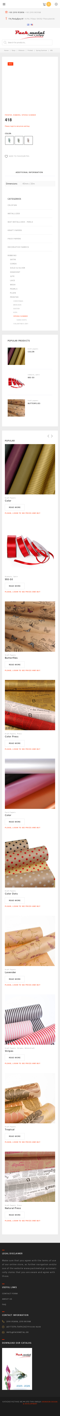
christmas (18, 301)
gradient (15, 272)
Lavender (10, 972)
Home (6, 50)
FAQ (4, 1304)
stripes (20, 1048)
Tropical (10, 1130)
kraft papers (15, 230)
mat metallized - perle (20, 222)
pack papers (14, 238)
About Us (7, 1299)
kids (15, 312)
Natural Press (13, 1208)
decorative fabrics (18, 247)
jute (12, 276)
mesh (12, 284)
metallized (14, 213)
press (19, 733)
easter (16, 308)
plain (13, 292)
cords (13, 263)
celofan (12, 205)
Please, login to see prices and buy (17, 126)
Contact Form (10, 1293)
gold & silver (17, 267)
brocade (17, 305)
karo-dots (22, 320)
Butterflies (11, 658)
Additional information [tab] (29, 172)
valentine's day (20, 323)
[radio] (9, 140)
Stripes (9, 1051)
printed (30, 50)
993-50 (9, 579)
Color (8, 133)
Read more (15, 507)
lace (12, 280)
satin (13, 259)
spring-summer (41, 50)
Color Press (12, 737)
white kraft (30, 1048)
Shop (13, 50)
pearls (13, 288)
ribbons (21, 50)
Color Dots (11, 894)
